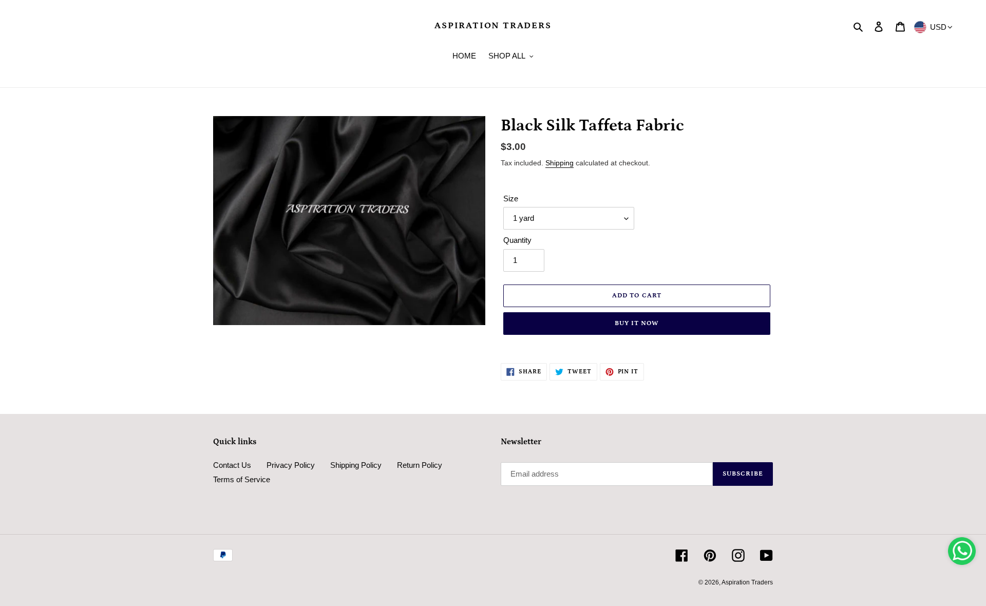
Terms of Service (241, 479)
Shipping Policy (356, 465)
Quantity (517, 240)
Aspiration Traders (492, 26)
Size (510, 198)
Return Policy (419, 465)
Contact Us (232, 465)
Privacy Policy (291, 465)
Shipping (559, 163)
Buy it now (637, 323)
